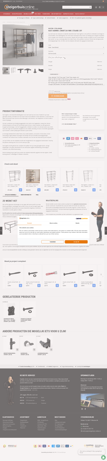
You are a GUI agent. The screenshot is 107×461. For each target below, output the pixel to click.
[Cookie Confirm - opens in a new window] (82, 218)
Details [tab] (77, 223)
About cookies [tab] (53, 223)
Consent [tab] (29, 223)
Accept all (76, 242)
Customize (53, 242)
